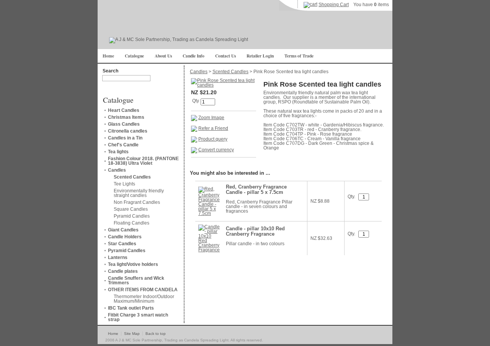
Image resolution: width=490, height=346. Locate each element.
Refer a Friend (213, 128)
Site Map (132, 333)
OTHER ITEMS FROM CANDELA (143, 289)
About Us (163, 55)
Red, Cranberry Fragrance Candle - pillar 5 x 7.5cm (256, 189)
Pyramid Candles (132, 216)
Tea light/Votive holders (133, 264)
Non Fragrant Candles (137, 202)
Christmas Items (126, 117)
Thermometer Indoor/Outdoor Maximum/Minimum (144, 298)
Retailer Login (260, 55)
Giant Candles (123, 230)
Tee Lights (124, 184)
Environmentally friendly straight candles (139, 193)
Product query (212, 139)
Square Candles (131, 209)
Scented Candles (132, 177)
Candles (117, 170)
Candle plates (123, 271)
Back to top (155, 333)
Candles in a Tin (125, 138)
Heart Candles (123, 110)
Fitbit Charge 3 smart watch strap (138, 317)
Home (108, 55)
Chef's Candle (123, 145)
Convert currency (216, 150)
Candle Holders (125, 236)
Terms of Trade (299, 55)
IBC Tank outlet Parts (131, 308)
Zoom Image (211, 117)
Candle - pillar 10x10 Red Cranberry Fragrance (255, 231)
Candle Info (193, 55)
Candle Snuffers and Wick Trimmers (136, 280)
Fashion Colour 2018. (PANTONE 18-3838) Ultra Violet (143, 161)
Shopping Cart (333, 4)
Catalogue (134, 55)
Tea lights (118, 151)
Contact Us (225, 55)
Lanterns (117, 257)
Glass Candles (124, 124)
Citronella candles (127, 131)
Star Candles (122, 243)
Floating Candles (131, 223)
